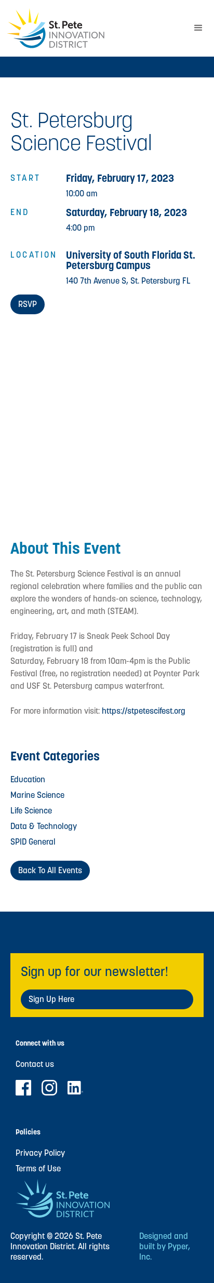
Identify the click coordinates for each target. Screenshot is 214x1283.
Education (27, 779)
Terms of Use (38, 1169)
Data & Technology (43, 826)
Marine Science (37, 795)
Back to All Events (50, 870)
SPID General (33, 841)
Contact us (35, 1064)
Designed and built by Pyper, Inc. (164, 1246)
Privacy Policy (40, 1153)
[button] (198, 28)
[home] (91, 28)
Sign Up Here (51, 999)
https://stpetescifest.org (143, 710)
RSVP (27, 304)
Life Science (31, 810)
